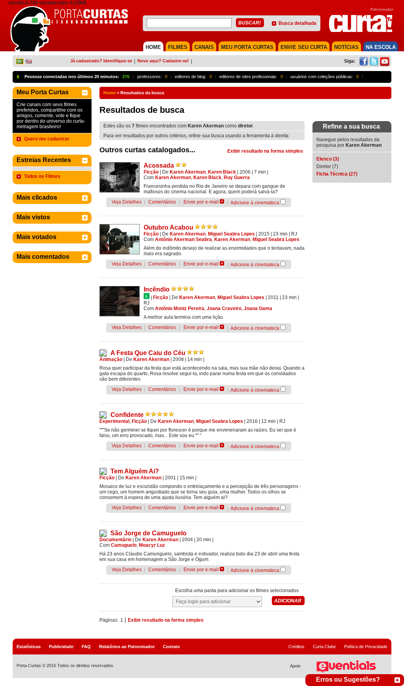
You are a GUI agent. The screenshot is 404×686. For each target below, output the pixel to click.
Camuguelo (124, 545)
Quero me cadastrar (46, 139)
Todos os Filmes (42, 176)
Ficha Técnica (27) (336, 174)
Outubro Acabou (168, 227)
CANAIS (204, 47)
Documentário (115, 539)
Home (109, 92)
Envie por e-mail (201, 202)
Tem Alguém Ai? (134, 471)
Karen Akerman (188, 172)
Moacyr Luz (152, 545)
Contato (171, 646)
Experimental (114, 421)
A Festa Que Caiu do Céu (147, 353)
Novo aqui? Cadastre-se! (163, 60)
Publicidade (61, 646)
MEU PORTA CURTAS (247, 47)
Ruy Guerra (237, 177)
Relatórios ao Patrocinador (127, 646)
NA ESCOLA (381, 47)
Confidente (127, 414)
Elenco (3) (327, 159)
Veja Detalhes (127, 202)
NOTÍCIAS (346, 47)
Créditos (296, 646)
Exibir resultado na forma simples (265, 151)
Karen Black (222, 172)
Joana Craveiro (224, 308)
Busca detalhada (297, 23)
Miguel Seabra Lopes (231, 234)
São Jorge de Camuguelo (148, 533)
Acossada (159, 165)
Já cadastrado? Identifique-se (101, 60)
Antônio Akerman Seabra (183, 239)
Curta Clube (324, 646)
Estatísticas (29, 646)
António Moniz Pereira (179, 308)
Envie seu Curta (304, 47)
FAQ (86, 646)
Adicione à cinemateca (254, 203)
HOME (153, 47)
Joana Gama (258, 308)
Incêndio (157, 289)
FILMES (177, 47)
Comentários (162, 202)
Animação (110, 359)
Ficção (151, 172)
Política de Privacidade (365, 646)
